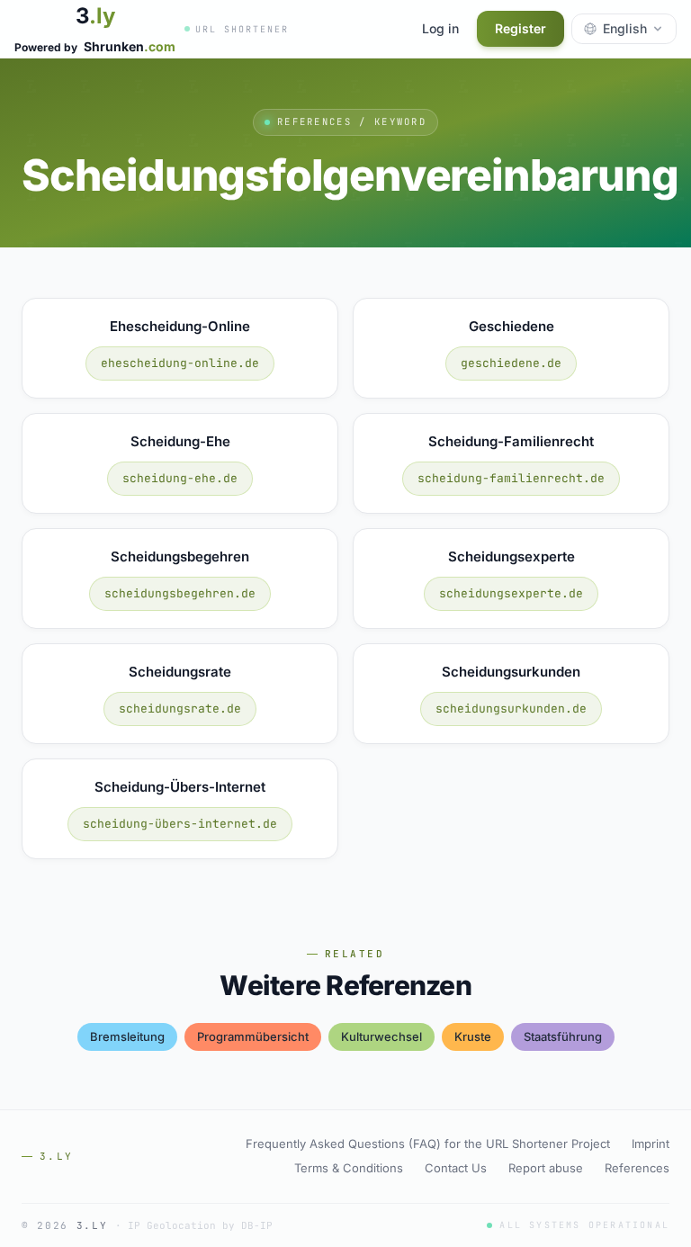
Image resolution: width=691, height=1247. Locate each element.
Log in (440, 28)
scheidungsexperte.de (511, 593)
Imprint (650, 1143)
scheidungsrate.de (180, 708)
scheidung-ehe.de (180, 478)
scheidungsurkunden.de (511, 708)
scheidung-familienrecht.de (511, 478)
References (637, 1168)
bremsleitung (127, 1036)
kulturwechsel (381, 1036)
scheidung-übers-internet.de (180, 823)
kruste (472, 1036)
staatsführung (563, 1036)
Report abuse (545, 1168)
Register (520, 28)
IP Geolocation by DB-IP (200, 1225)
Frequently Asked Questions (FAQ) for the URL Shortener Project (428, 1143)
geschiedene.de (511, 363)
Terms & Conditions (348, 1168)
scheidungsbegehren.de (180, 593)
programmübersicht (253, 1036)
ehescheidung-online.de (180, 363)
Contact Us (456, 1168)
